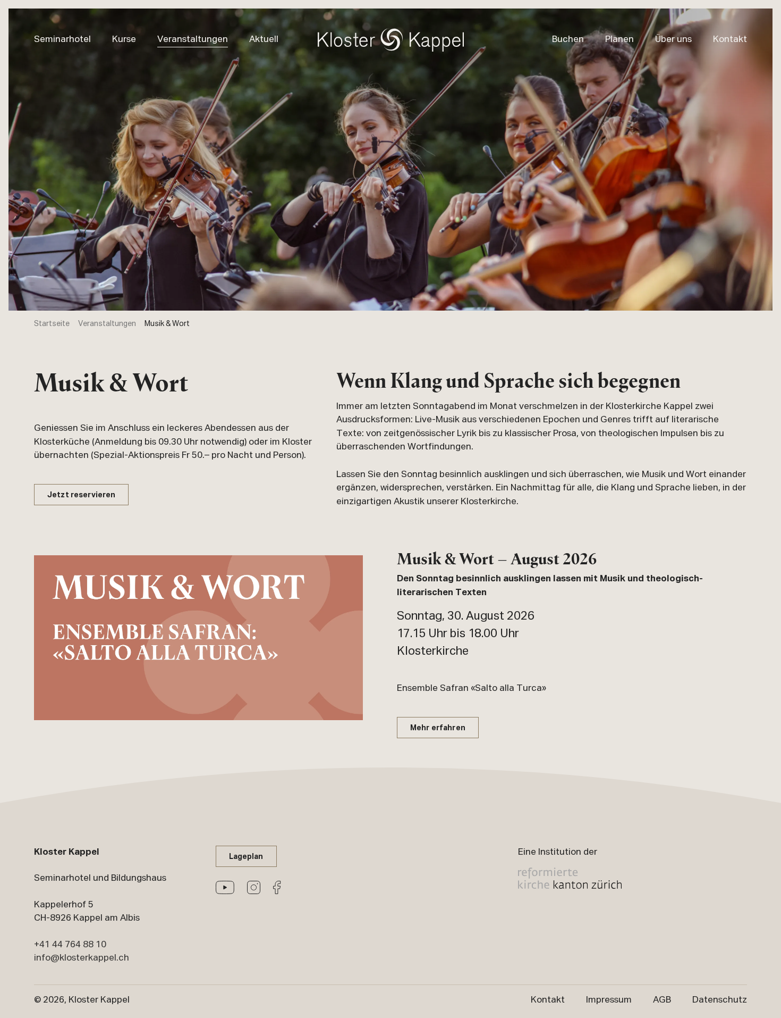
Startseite (52, 324)
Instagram (253, 887)
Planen (619, 39)
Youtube (225, 887)
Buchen (568, 39)
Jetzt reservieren (81, 495)
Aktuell (263, 39)
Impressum (609, 1000)
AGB (662, 1000)
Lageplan (246, 857)
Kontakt (730, 39)
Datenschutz (719, 1000)
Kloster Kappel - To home (391, 40)
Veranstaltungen (192, 39)
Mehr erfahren (437, 728)
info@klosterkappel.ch (81, 958)
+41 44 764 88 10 (70, 944)
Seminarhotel (62, 39)
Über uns (673, 39)
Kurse (124, 39)
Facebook (277, 887)
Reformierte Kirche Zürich (570, 878)
